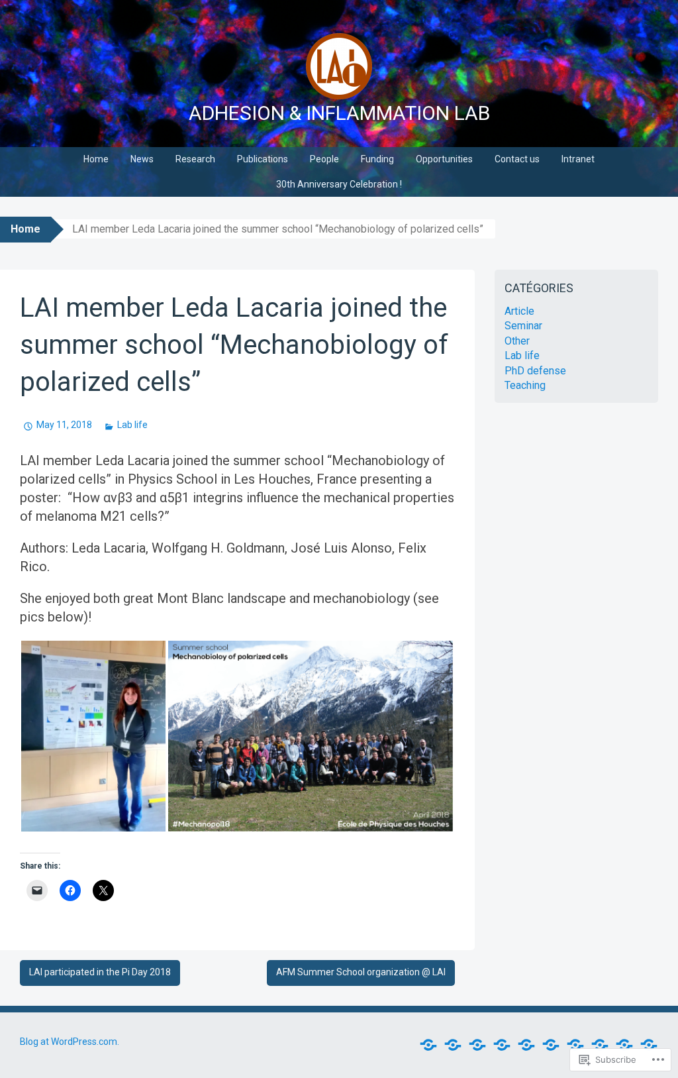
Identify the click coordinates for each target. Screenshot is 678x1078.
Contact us (517, 159)
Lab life (132, 424)
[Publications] (502, 1045)
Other (517, 341)
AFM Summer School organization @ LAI (361, 972)
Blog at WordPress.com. (69, 1041)
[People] (526, 1045)
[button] (93, 736)
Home (96, 159)
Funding (377, 159)
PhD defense (535, 370)
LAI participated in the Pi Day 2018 (100, 972)
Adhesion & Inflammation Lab (339, 113)
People (324, 159)
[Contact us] (600, 1045)
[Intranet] (624, 1045)
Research (195, 159)
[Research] (477, 1045)
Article (519, 311)
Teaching (525, 385)
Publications (262, 159)
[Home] (428, 1045)
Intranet (578, 159)
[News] (453, 1045)
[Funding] (551, 1045)
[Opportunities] (575, 1045)
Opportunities (444, 159)
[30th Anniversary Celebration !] (649, 1045)
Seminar (523, 325)
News (142, 159)
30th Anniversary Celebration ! (339, 184)
